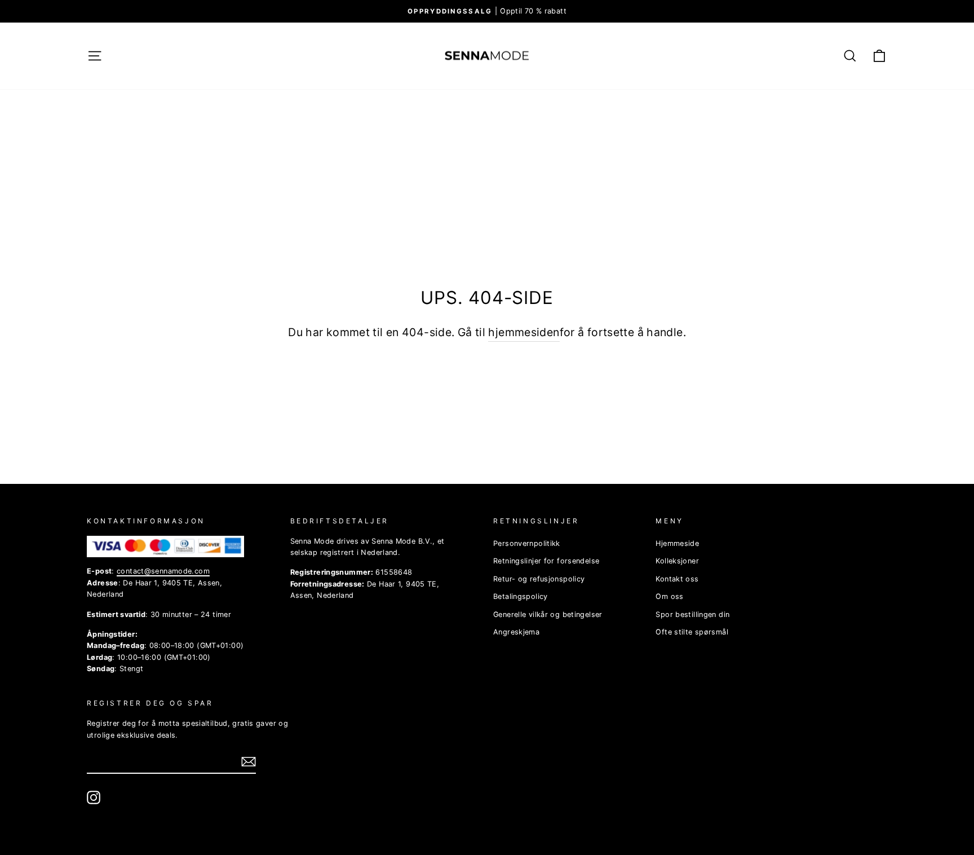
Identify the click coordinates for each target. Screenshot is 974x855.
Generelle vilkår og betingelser (548, 614)
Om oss (669, 596)
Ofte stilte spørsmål (692, 632)
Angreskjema (516, 632)
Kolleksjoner (677, 561)
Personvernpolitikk (526, 543)
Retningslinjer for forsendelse (546, 561)
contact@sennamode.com (163, 571)
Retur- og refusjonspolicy (539, 579)
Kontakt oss (677, 579)
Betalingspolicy (520, 596)
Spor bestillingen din (692, 614)
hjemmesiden (523, 332)
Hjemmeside (677, 543)
